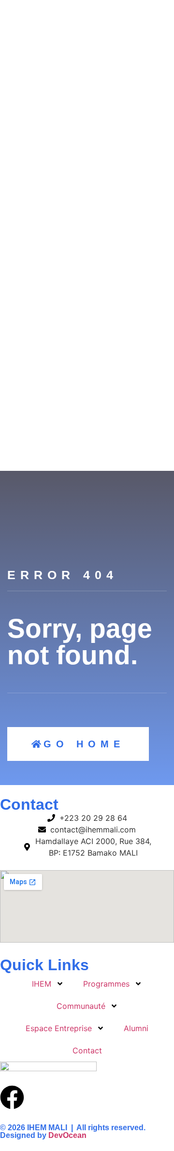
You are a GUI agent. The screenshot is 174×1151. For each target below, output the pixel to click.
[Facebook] (12, 1097)
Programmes (106, 984)
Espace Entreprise (59, 1028)
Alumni (136, 1028)
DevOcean (67, 1135)
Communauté (81, 1006)
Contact (87, 1050)
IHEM (41, 984)
